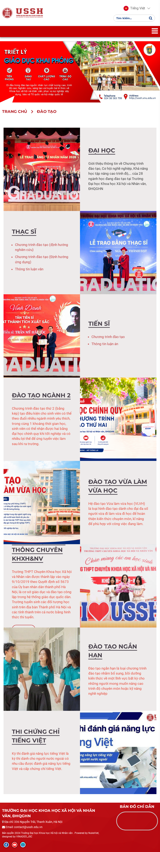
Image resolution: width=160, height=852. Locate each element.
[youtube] (14, 845)
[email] (23, 845)
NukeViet (93, 833)
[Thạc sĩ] (118, 252)
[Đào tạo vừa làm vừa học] (42, 502)
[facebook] (6, 845)
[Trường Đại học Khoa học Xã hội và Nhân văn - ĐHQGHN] (7, 13)
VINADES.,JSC (24, 836)
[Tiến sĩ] (42, 335)
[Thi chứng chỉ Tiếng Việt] (118, 752)
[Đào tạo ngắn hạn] (42, 668)
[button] (134, 8)
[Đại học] (42, 169)
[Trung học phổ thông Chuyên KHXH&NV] (118, 585)
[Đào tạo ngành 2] (118, 418)
